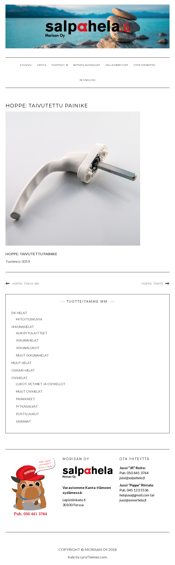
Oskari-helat (23, 370)
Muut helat (21, 363)
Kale (71, 557)
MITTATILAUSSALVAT (86, 65)
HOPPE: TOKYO (152, 283)
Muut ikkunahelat (32, 355)
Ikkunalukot (27, 348)
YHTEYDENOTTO (144, 65)
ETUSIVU (26, 65)
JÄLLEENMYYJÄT (117, 65)
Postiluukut (27, 414)
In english (87, 80)
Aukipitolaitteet (31, 333)
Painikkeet (25, 399)
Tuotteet (58, 65)
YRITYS (41, 65)
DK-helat (19, 313)
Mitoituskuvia (29, 319)
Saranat (23, 421)
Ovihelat (19, 378)
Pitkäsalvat (27, 406)
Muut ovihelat (29, 391)
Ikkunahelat (22, 327)
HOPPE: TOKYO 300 (25, 283)
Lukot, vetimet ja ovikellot (40, 384)
